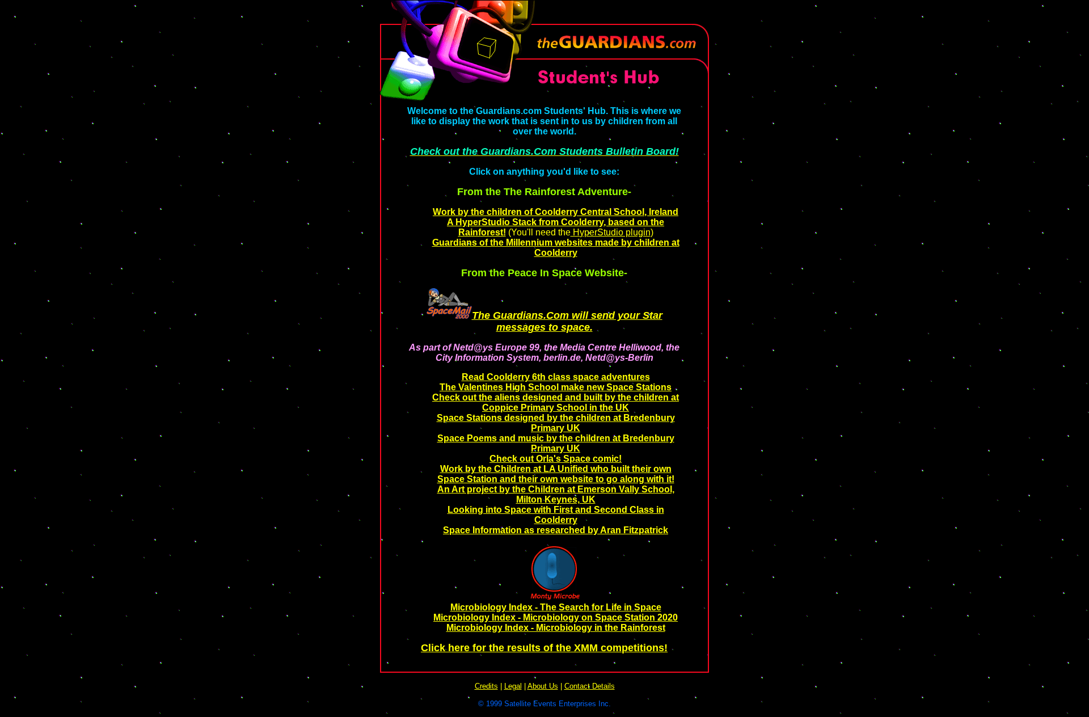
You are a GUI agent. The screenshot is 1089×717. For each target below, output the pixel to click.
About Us (542, 686)
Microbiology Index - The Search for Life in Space (555, 607)
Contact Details (589, 686)
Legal (513, 686)
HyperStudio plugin (611, 232)
